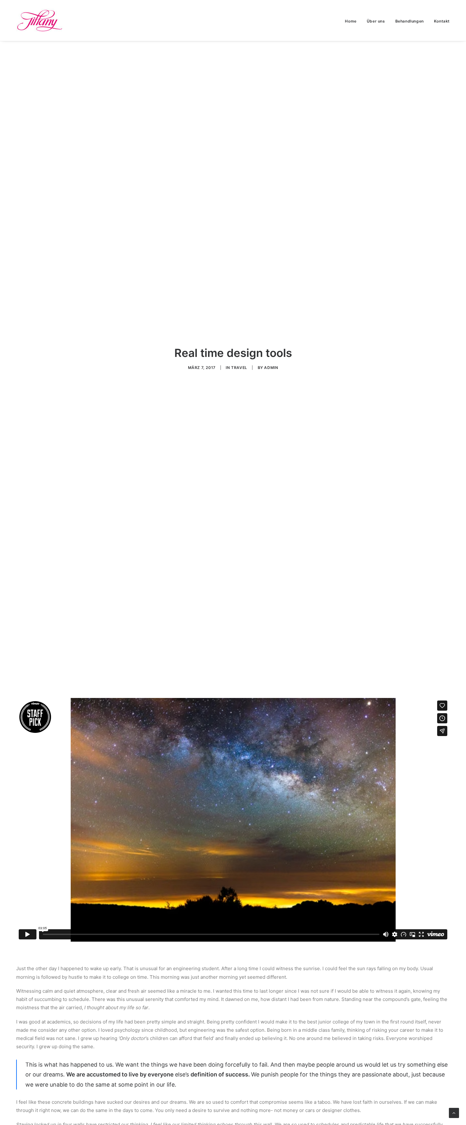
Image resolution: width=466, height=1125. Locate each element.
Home (350, 21)
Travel (239, 367)
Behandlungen (409, 21)
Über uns (376, 21)
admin (271, 367)
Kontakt (442, 21)
